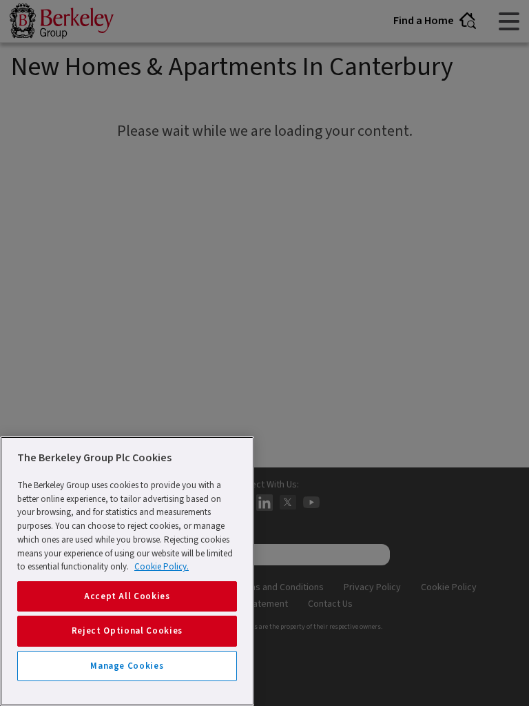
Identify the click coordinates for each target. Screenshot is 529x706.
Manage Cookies (126, 666)
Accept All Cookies (127, 596)
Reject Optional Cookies (127, 631)
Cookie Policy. (161, 567)
